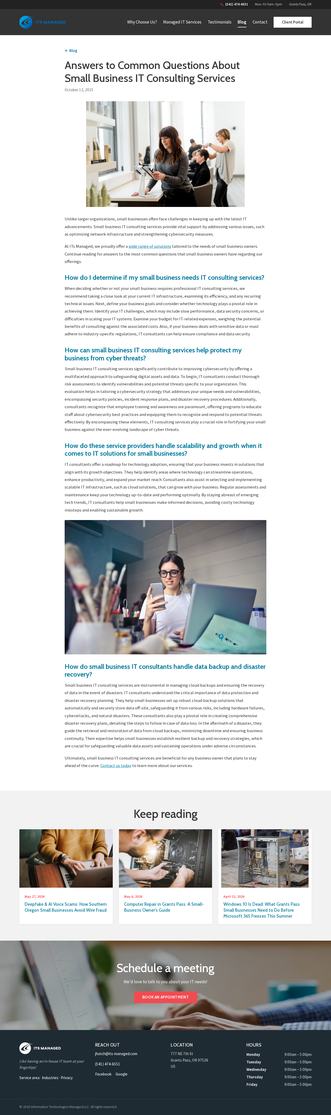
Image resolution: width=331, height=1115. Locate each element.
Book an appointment (165, 997)
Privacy (67, 1077)
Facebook (103, 1074)
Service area (29, 1077)
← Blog (71, 50)
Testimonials (219, 22)
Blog (242, 22)
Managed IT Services (182, 22)
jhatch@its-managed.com (116, 1053)
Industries (50, 1077)
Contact (260, 22)
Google (121, 1074)
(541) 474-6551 (107, 1064)
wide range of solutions (150, 246)
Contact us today (115, 765)
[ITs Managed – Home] (42, 22)
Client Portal (292, 22)
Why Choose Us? (142, 22)
